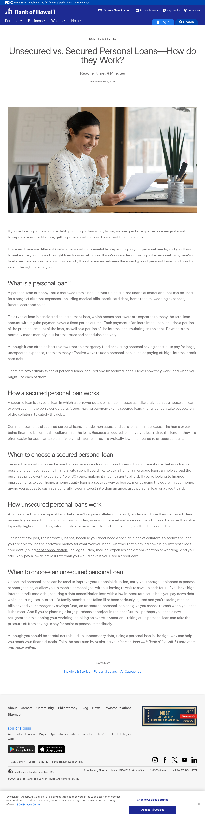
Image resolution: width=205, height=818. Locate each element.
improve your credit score (33, 237)
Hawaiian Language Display (67, 761)
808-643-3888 (19, 728)
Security (43, 761)
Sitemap (14, 714)
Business (35, 21)
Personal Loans (105, 671)
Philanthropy (67, 708)
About (12, 708)
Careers (26, 708)
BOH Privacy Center (29, 804)
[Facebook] (165, 760)
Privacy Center (16, 761)
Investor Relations (118, 708)
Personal (12, 21)
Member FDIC (46, 772)
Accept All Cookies (152, 809)
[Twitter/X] (175, 760)
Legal (32, 761)
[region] (102, 804)
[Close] (198, 804)
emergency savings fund (57, 606)
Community (45, 708)
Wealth (57, 21)
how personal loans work (57, 261)
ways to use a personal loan (109, 353)
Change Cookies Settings (152, 799)
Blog (84, 708)
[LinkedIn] (194, 760)
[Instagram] (155, 760)
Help (75, 21)
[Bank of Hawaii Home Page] (30, 11)
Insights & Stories (77, 671)
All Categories (130, 671)
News (96, 708)
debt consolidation (51, 550)
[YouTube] (184, 760)
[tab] (163, 22)
